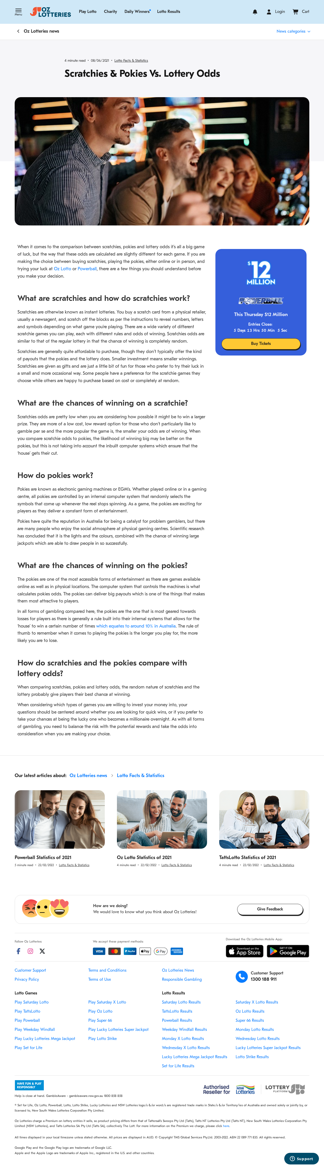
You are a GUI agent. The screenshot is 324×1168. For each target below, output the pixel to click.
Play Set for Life (28, 1048)
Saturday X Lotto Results (257, 1002)
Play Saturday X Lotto (107, 1002)
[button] (18, 12)
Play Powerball (27, 1021)
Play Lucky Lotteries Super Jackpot (118, 1030)
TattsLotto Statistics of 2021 (247, 858)
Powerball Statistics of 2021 (43, 858)
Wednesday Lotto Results (258, 1039)
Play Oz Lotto (100, 1012)
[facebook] (18, 951)
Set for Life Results (178, 1066)
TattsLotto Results (177, 1012)
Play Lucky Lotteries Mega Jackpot (45, 1039)
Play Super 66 (100, 1021)
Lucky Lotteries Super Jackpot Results (268, 1048)
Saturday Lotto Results (181, 1002)
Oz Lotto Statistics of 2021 (144, 858)
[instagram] (30, 951)
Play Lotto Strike (102, 1039)
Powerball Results (177, 1021)
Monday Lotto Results (255, 1030)
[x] (42, 951)
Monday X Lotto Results (183, 1039)
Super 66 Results (250, 1021)
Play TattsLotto (27, 1012)
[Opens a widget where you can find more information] (301, 1159)
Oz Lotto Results (250, 1012)
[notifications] (255, 11)
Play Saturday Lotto (32, 1002)
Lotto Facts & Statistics (131, 61)
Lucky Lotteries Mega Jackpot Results (194, 1057)
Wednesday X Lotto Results (186, 1048)
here (226, 1126)
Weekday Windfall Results (184, 1030)
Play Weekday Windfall (35, 1030)
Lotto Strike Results (252, 1057)
